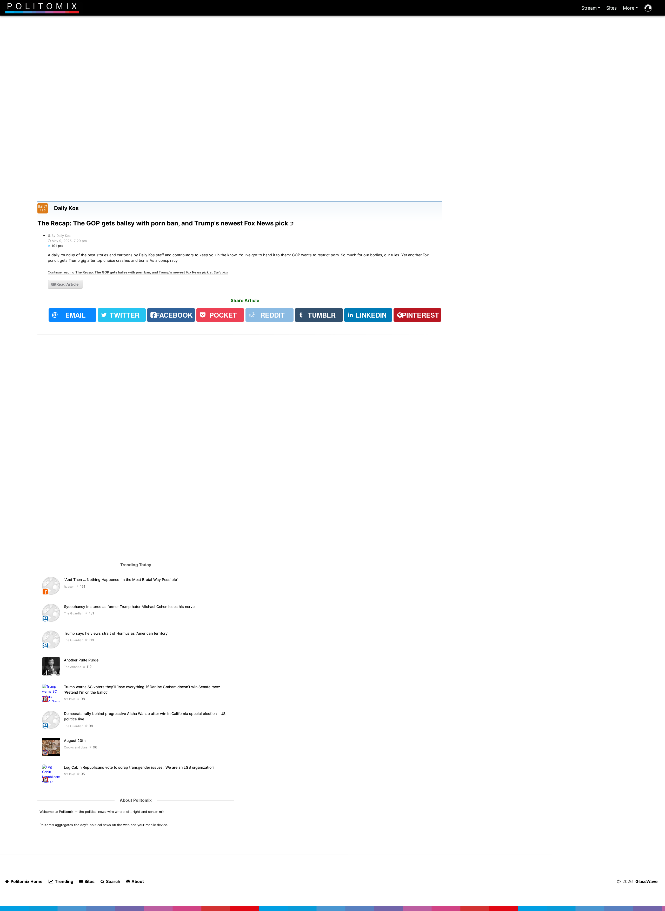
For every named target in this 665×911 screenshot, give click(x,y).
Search (112, 881)
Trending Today (135, 564)
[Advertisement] (332, 77)
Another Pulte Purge (81, 660)
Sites (611, 8)
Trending (63, 881)
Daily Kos (66, 208)
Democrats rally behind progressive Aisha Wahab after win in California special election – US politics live (144, 716)
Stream (591, 9)
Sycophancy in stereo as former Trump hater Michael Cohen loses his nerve (129, 606)
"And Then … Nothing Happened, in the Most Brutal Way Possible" (121, 579)
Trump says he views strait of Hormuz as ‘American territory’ (116, 633)
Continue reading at (138, 272)
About (137, 881)
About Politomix (136, 800)
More (631, 9)
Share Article (245, 300)
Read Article (67, 284)
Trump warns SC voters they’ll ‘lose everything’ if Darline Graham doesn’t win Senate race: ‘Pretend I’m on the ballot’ (142, 689)
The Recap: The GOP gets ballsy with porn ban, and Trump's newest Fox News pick (163, 223)
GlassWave (646, 881)
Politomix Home (26, 881)
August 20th (74, 740)
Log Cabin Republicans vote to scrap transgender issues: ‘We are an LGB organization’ (139, 767)
